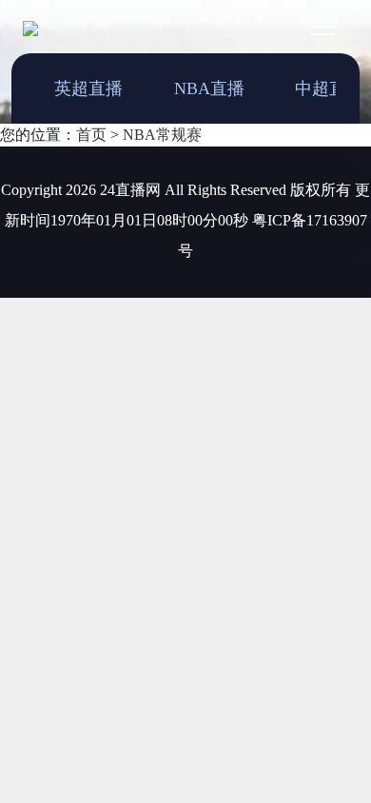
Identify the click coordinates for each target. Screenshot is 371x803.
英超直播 (88, 88)
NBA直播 (209, 88)
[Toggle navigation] (322, 27)
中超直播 (329, 88)
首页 (91, 135)
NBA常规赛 (162, 135)
